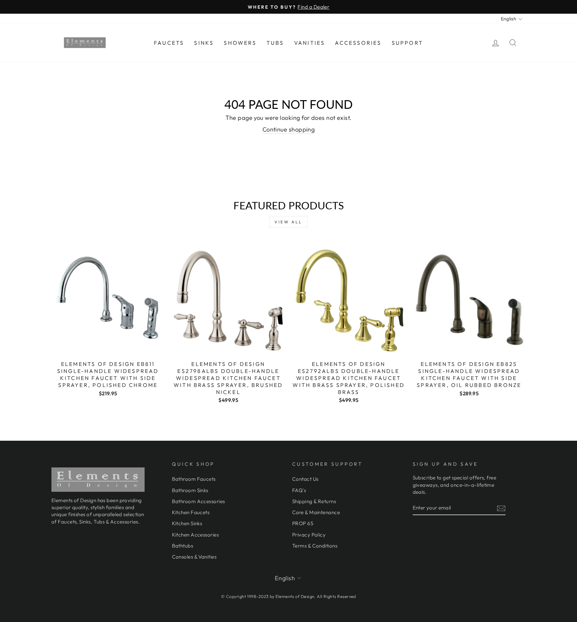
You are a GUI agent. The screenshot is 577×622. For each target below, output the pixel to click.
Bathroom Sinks (190, 490)
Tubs (275, 42)
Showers (240, 42)
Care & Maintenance (316, 512)
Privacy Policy (309, 535)
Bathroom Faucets (194, 479)
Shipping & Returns (314, 501)
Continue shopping (288, 129)
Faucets (169, 42)
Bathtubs (182, 546)
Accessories (358, 42)
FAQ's (299, 490)
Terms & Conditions (314, 546)
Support (407, 42)
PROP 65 (302, 523)
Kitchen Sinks (187, 523)
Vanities (309, 42)
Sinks (204, 42)
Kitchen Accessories (195, 535)
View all (288, 221)
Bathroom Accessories (198, 501)
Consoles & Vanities (194, 557)
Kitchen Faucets (191, 512)
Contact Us (305, 479)
